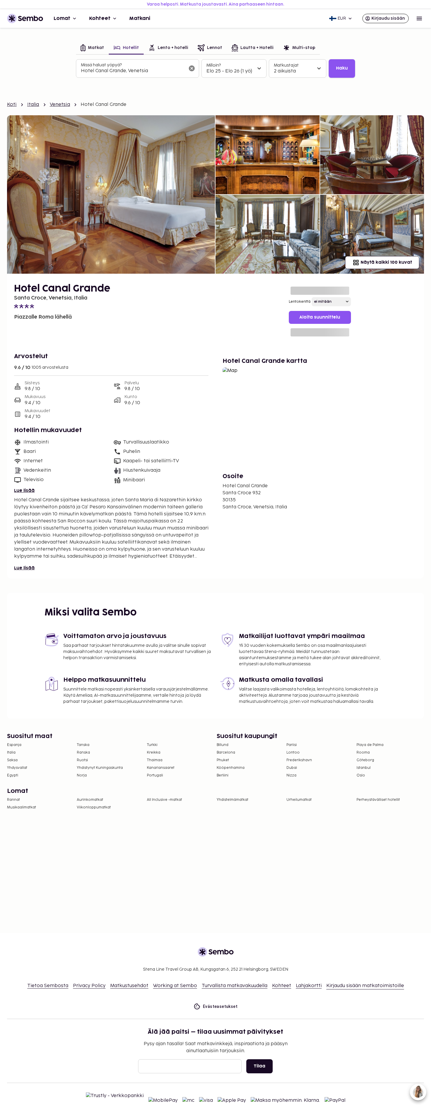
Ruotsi (82, 760)
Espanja (14, 745)
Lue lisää (24, 491)
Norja (82, 775)
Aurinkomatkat (90, 800)
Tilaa (259, 1066)
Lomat (62, 18)
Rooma (363, 752)
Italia (33, 104)
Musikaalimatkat (21, 807)
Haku (342, 68)
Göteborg (365, 760)
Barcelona (226, 752)
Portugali (155, 775)
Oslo (361, 775)
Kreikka (153, 752)
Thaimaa (154, 760)
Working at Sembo (175, 986)
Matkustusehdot (129, 986)
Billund (222, 745)
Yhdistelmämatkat (232, 800)
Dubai (291, 768)
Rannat (13, 800)
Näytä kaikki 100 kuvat (386, 262)
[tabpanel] (215, 68)
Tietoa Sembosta (47, 986)
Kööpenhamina (231, 768)
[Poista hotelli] (191, 68)
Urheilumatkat (299, 800)
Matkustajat (286, 65)
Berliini (222, 775)
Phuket (223, 760)
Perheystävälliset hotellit (378, 800)
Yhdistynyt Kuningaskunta (100, 768)
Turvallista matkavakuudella (234, 986)
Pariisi (291, 745)
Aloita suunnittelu (319, 317)
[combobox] (133, 71)
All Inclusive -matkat (164, 800)
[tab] (92, 48)
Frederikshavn (299, 760)
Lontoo (293, 752)
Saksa (12, 760)
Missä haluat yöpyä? (101, 64)
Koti (12, 104)
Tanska (83, 745)
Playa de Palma (370, 745)
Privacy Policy (89, 986)
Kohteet (100, 18)
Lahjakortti (309, 986)
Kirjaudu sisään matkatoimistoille (365, 986)
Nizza (291, 775)
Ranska (83, 752)
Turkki (152, 745)
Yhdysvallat (17, 768)
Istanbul (364, 768)
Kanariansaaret (160, 768)
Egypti (12, 775)
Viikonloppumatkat (94, 807)
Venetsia (60, 104)
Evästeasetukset (220, 1006)
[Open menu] (419, 18)
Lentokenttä (299, 301)
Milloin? (213, 65)
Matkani (139, 18)
